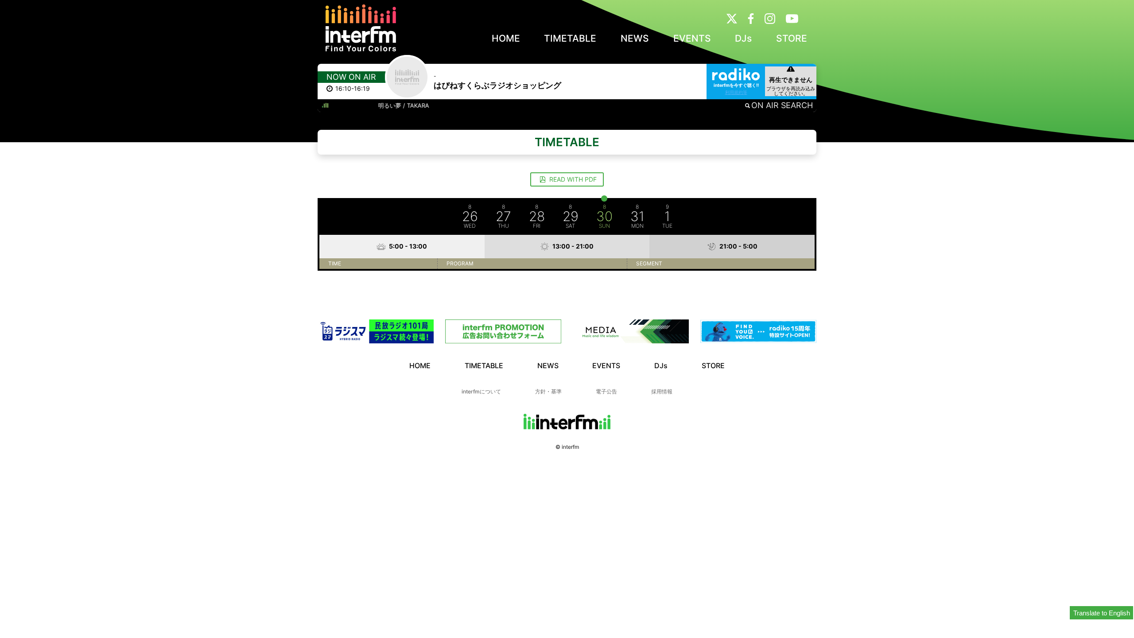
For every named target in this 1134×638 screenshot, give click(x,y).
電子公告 (606, 391)
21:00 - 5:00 (738, 246)
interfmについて (481, 391)
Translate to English (1101, 613)
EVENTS (692, 38)
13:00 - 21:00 (573, 246)
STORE (791, 38)
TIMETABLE (570, 38)
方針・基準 (548, 391)
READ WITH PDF (572, 179)
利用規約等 (736, 92)
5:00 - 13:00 (408, 246)
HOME (506, 38)
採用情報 (661, 391)
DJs (743, 38)
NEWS (635, 38)
